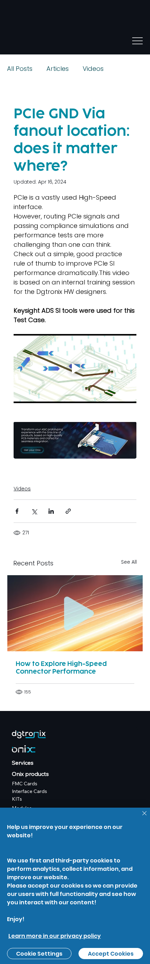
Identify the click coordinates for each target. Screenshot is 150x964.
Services (22, 762)
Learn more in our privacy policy (54, 936)
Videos (93, 68)
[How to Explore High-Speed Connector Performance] (75, 613)
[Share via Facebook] (17, 511)
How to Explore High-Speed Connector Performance (61, 667)
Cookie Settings (39, 954)
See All (129, 561)
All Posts (19, 68)
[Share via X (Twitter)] (34, 511)
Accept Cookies (111, 954)
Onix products (30, 773)
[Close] (140, 817)
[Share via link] (68, 511)
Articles (57, 68)
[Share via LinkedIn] (51, 511)
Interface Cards (29, 791)
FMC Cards (24, 783)
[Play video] (75, 368)
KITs (17, 799)
